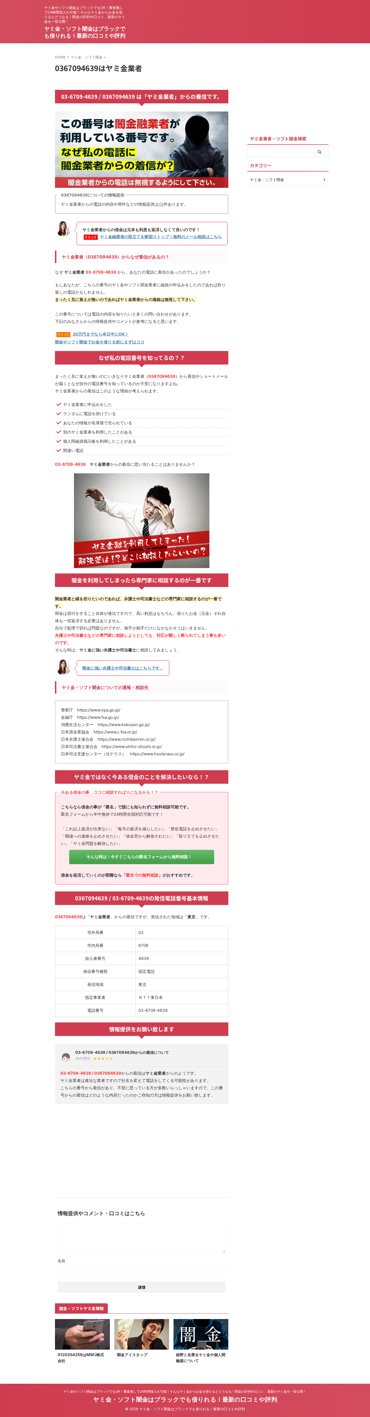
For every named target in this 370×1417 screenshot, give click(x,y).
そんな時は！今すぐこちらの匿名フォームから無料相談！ (139, 856)
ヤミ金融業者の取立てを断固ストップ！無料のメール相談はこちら (161, 236)
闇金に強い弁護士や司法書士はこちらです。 (123, 668)
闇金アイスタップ (132, 1354)
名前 (61, 1260)
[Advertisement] (141, 1149)
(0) (161, 204)
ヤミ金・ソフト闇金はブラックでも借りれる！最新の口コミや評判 (185, 1399)
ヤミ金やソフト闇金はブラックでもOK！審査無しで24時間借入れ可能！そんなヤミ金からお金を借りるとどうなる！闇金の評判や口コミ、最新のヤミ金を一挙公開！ (185, 1391)
